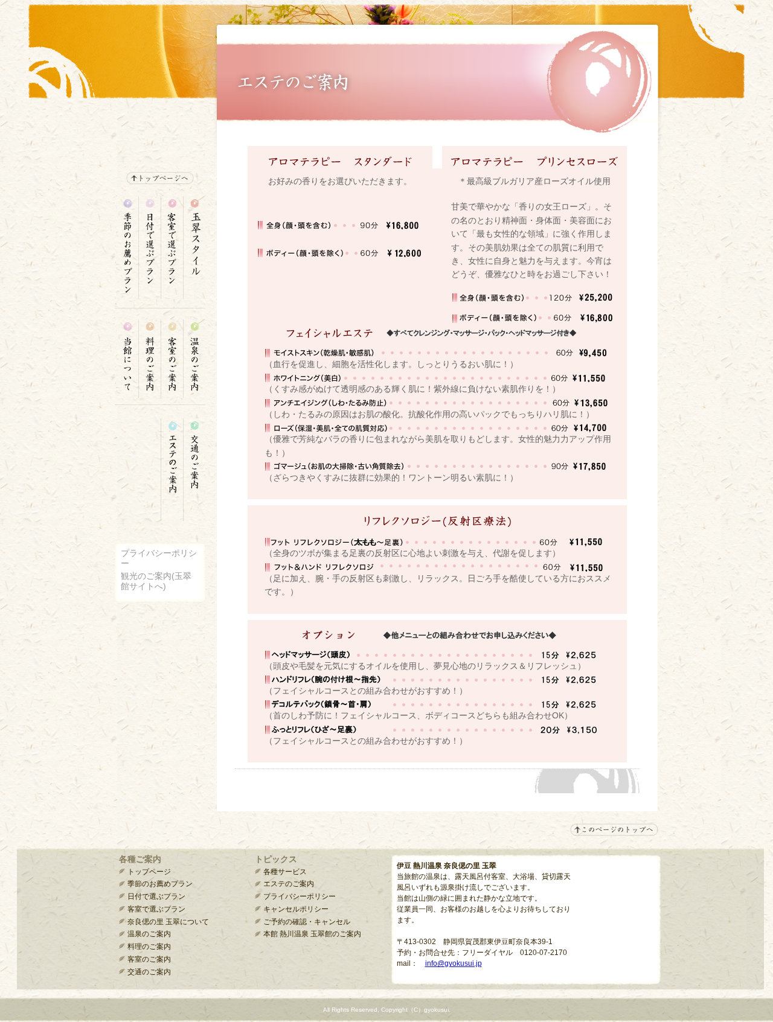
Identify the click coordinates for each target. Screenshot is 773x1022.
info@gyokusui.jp (453, 963)
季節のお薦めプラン (160, 884)
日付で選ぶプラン (156, 896)
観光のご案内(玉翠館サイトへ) (156, 581)
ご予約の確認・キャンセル (306, 922)
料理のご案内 (149, 946)
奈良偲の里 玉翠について (168, 922)
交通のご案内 (149, 972)
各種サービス (285, 871)
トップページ (149, 871)
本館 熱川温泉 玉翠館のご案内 (312, 934)
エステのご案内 (288, 884)
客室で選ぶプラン (156, 909)
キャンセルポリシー (296, 909)
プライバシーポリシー (299, 896)
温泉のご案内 (149, 934)
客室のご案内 (149, 959)
